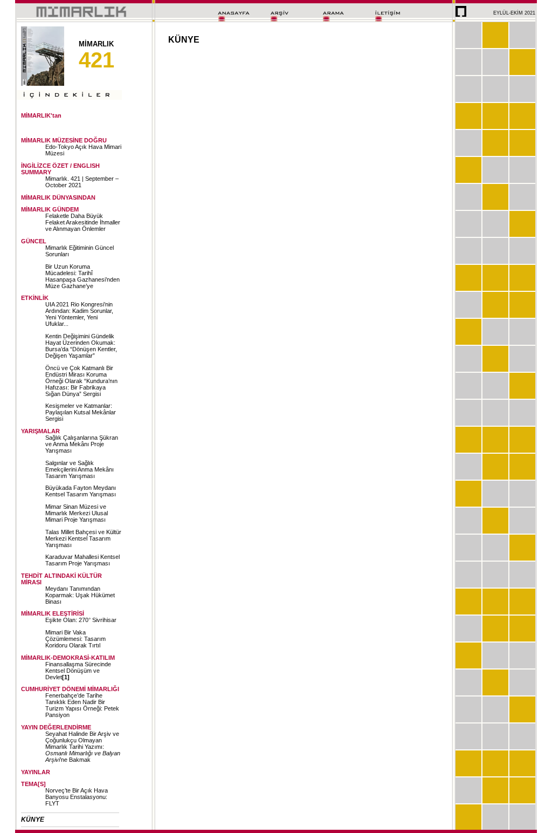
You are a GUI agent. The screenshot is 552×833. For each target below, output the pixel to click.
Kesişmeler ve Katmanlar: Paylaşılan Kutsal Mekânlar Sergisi (80, 412)
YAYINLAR (35, 772)
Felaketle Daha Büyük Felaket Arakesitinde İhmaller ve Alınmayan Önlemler (82, 222)
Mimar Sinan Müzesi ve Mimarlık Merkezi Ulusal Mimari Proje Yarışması (76, 513)
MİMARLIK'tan (41, 115)
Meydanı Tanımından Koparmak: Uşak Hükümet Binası (80, 595)
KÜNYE (32, 819)
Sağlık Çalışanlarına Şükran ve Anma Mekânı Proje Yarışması (81, 444)
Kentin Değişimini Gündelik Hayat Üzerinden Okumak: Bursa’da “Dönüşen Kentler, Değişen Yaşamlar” (81, 346)
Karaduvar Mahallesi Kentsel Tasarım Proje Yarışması (82, 560)
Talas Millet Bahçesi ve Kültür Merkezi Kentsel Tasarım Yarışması (83, 538)
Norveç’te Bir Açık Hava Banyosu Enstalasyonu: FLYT (76, 797)
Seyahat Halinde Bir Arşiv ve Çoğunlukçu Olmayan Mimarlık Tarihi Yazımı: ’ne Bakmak (82, 746)
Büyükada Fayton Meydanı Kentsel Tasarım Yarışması (80, 490)
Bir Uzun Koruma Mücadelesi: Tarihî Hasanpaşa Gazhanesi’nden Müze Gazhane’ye (82, 276)
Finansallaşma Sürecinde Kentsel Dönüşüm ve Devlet (78, 670)
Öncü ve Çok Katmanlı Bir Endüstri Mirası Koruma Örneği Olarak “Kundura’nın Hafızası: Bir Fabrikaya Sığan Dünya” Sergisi (81, 381)
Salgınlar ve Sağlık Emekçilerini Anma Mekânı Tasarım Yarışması (79, 469)
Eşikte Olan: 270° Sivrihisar (80, 620)
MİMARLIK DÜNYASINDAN (58, 197)
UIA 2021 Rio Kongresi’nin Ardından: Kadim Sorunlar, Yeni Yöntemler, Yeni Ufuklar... (79, 314)
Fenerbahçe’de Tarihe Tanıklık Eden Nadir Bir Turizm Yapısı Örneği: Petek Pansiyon (82, 705)
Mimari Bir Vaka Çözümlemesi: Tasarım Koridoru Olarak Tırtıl (75, 638)
